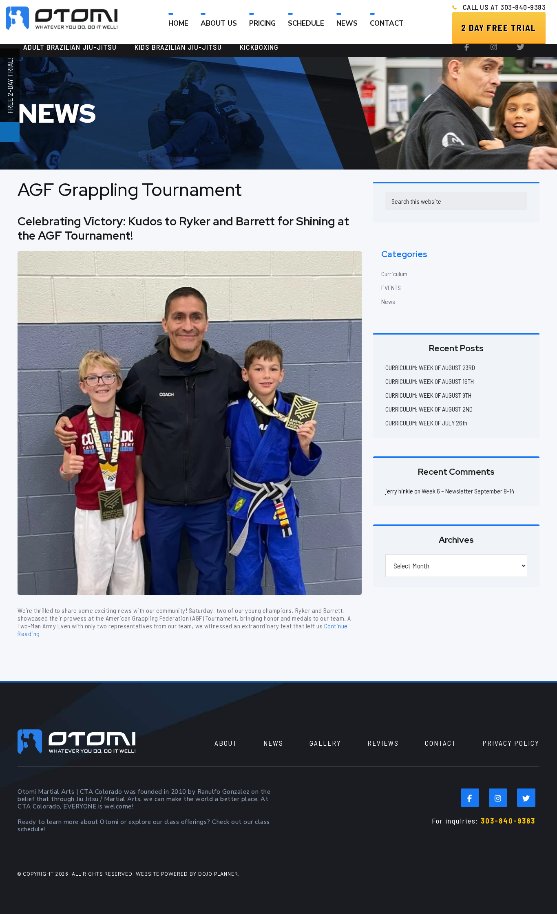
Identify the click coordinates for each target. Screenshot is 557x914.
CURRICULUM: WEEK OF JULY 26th (426, 423)
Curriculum (394, 274)
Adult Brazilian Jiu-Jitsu (70, 46)
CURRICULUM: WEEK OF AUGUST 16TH (429, 381)
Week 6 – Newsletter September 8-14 (468, 491)
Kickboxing (259, 46)
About (225, 743)
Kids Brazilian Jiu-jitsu (178, 46)
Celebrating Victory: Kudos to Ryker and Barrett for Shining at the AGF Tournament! (183, 228)
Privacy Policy (510, 743)
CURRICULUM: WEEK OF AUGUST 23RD (430, 367)
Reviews (383, 743)
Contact (440, 743)
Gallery (325, 743)
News (388, 301)
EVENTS (391, 287)
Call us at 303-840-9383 (504, 6)
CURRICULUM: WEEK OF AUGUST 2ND (429, 409)
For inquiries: (483, 820)
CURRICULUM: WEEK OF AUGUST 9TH (428, 395)
